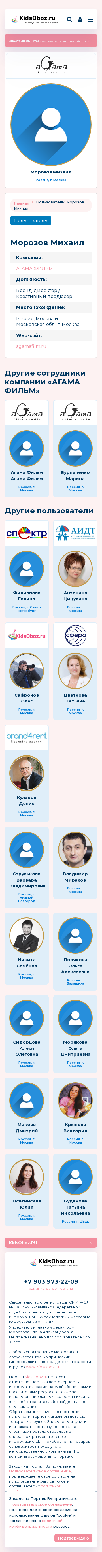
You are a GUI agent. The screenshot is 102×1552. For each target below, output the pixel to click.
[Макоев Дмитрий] (26, 1100)
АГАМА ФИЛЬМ (34, 268)
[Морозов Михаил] (51, 124)
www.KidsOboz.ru (42, 1366)
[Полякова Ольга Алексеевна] (75, 935)
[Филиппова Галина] (26, 569)
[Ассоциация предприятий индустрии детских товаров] (75, 533)
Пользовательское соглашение (40, 1471)
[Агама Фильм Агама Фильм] (26, 448)
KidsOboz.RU (23, 1242)
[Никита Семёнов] (26, 935)
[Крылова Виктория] (75, 1100)
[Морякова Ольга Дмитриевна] (75, 1018)
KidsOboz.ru (36, 1376)
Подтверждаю (73, 1538)
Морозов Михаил (51, 171)
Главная (21, 203)
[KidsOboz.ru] (27, 635)
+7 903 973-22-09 (51, 1281)
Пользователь (30, 220)
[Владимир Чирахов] (75, 850)
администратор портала (51, 1288)
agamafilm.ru (31, 346)
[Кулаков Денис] (26, 773)
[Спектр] (27, 533)
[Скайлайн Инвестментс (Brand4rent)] (27, 738)
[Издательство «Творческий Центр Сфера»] (75, 635)
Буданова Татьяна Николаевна (75, 1207)
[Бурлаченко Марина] (75, 448)
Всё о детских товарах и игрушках (40, 22)
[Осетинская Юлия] (26, 1177)
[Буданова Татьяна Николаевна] (75, 1177)
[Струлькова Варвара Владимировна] (26, 850)
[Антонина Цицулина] (75, 569)
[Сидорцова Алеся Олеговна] (26, 1018)
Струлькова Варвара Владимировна (27, 880)
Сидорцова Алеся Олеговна (27, 1048)
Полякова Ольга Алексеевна (75, 965)
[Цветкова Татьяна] (75, 671)
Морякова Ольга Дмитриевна (75, 1048)
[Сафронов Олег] (26, 671)
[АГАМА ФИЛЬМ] (51, 66)
